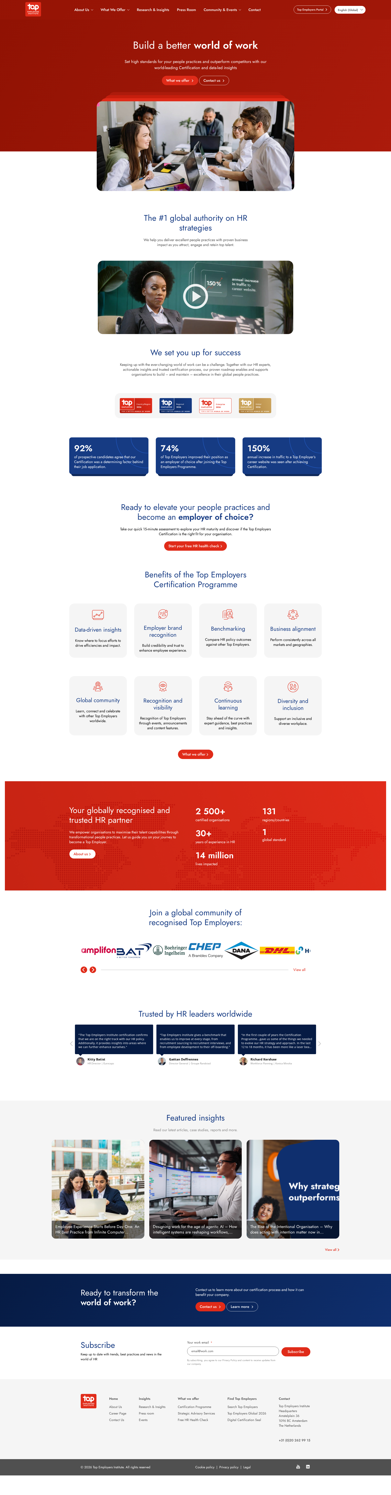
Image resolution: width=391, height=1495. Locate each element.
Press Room (186, 9)
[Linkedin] (307, 1467)
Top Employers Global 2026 (246, 1413)
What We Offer (113, 9)
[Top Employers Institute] (33, 15)
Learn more (240, 1306)
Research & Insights (153, 9)
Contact (254, 9)
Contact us (212, 80)
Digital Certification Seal (244, 1420)
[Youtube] (298, 1467)
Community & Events (220, 9)
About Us (81, 9)
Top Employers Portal (310, 10)
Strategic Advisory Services (196, 1413)
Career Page (117, 1413)
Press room (146, 1413)
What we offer (178, 80)
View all (299, 969)
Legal (247, 1467)
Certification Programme (194, 1407)
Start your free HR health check (193, 546)
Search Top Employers (242, 1407)
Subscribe (296, 1351)
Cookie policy (204, 1467)
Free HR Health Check (193, 1420)
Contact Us (116, 1420)
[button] (319, 1045)
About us (81, 854)
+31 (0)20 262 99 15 (294, 1440)
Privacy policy (228, 1467)
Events (143, 1420)
